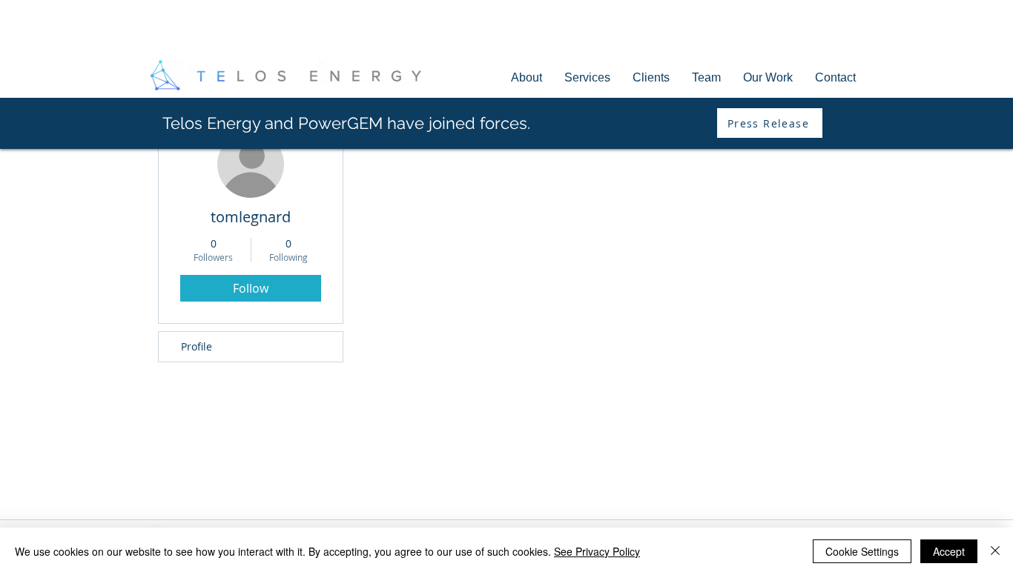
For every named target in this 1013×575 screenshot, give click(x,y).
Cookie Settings (862, 551)
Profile (196, 346)
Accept (949, 551)
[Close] (995, 551)
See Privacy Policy (597, 551)
